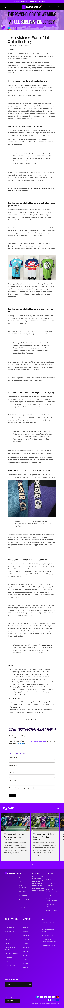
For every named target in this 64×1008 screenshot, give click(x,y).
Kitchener (26, 947)
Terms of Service (24, 899)
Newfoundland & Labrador (10, 948)
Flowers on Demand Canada (48, 930)
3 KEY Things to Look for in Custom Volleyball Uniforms (30, 712)
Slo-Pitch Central (52, 910)
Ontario (7, 923)
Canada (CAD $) (11, 1000)
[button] (6, 7)
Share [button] (12, 49)
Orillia (25, 959)
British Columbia (10, 927)
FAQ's (20, 881)
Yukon (6, 974)
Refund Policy (23, 904)
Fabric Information (22, 886)
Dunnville (26, 939)
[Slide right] (36, 864)
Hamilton (26, 951)
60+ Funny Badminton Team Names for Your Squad (15, 835)
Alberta (7, 935)
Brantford (26, 931)
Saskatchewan (9, 931)
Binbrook (26, 927)
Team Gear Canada (40, 1003)
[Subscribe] (30, 984)
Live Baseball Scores (48, 935)
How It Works (22, 895)
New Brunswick (10, 943)
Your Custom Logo (50, 905)
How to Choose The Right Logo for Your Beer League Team (31, 702)
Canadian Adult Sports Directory (49, 947)
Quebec (7, 970)
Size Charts (22, 891)
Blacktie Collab (55, 1003)
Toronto (25, 963)
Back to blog (33, 719)
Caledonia (26, 935)
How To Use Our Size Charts (51, 884)
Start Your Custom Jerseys (51, 891)
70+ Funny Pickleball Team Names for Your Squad (43, 835)
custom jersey (13, 135)
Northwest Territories (12, 953)
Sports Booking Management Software (49, 940)
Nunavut (7, 962)
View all (60, 809)
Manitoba (8, 939)
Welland (25, 967)
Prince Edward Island (11, 966)
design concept (36, 431)
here (37, 892)
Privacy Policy (23, 908)
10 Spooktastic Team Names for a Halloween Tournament (31, 709)
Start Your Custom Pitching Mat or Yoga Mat (51, 898)
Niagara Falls (27, 955)
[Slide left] (28, 864)
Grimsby (25, 943)
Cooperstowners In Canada (48, 924)
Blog (19, 877)
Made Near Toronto (49, 878)
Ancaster (26, 923)
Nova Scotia (9, 957)
